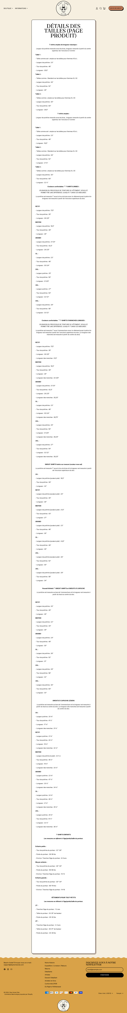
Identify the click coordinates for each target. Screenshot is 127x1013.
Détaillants (48, 972)
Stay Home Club (14, 992)
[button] (100, 8)
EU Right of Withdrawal (53, 987)
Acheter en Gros (50, 981)
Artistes (47, 975)
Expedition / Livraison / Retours (55, 966)
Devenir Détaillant (51, 978)
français (118, 993)
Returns (47, 969)
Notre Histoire (49, 963)
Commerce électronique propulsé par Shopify (18, 994)
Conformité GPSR (51, 984)
